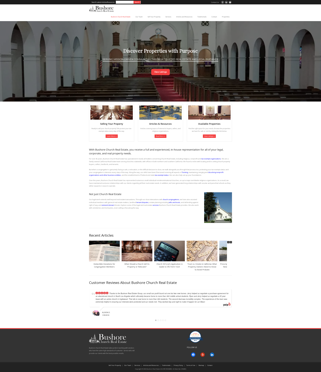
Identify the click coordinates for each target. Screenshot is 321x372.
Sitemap (201, 365)
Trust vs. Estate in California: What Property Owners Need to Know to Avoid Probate (202, 267)
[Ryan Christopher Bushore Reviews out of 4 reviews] (195, 342)
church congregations (171, 199)
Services (168, 17)
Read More (160, 136)
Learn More (111, 136)
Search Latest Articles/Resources (103, 2)
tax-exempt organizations (211, 159)
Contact (214, 17)
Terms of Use (190, 365)
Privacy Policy (178, 365)
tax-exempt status (162, 175)
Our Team (139, 17)
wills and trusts (174, 202)
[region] (160, 61)
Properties (225, 17)
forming (185, 172)
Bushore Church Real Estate (120, 17)
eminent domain (108, 205)
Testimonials (201, 17)
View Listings (208, 136)
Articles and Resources (184, 17)
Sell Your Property (154, 17)
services (155, 205)
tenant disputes (143, 202)
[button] (231, 242)
